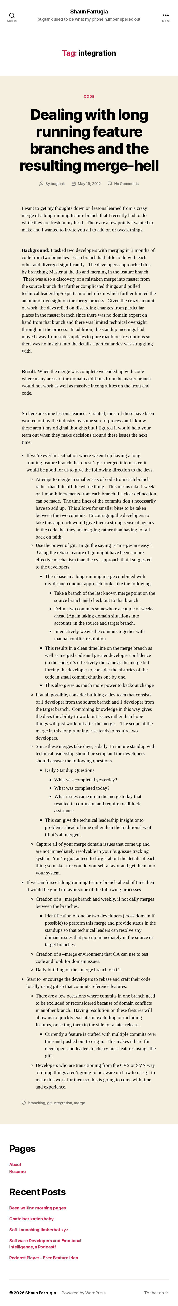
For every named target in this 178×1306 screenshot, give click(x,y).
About (15, 1164)
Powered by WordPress (83, 1292)
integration (63, 1103)
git (49, 1103)
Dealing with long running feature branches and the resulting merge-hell (89, 139)
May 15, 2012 (89, 183)
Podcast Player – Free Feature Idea (43, 1257)
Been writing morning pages (37, 1207)
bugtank (58, 183)
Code (89, 96)
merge (79, 1103)
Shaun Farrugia (89, 11)
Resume (17, 1171)
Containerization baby (31, 1218)
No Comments (126, 183)
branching (36, 1103)
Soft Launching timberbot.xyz (38, 1229)
